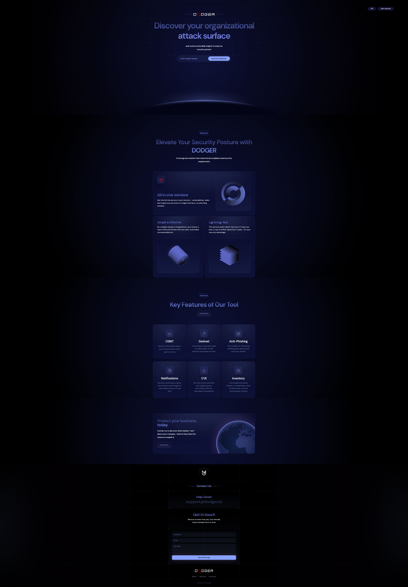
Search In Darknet (219, 58)
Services (202, 576)
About (194, 576)
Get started (386, 9)
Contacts (212, 576)
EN (372, 8)
